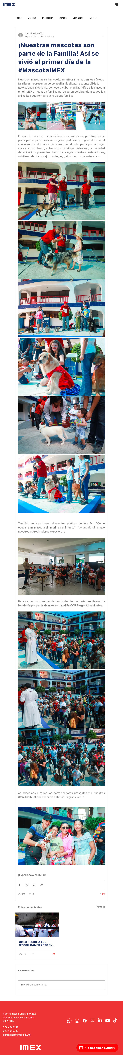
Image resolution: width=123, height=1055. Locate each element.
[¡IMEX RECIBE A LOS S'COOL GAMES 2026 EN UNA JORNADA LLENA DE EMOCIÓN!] (37, 925)
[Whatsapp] (69, 1020)
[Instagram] (77, 1020)
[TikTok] (115, 1020)
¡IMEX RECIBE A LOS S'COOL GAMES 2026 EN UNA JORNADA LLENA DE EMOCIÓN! (36, 943)
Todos (18, 18)
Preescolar (47, 18)
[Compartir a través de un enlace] (41, 885)
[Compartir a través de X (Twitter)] (27, 885)
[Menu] (117, 4)
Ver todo (100, 907)
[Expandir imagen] (32, 116)
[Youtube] (107, 1020)
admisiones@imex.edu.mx (17, 1034)
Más (92, 18)
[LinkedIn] (100, 1020)
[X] (92, 1020)
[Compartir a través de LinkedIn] (34, 885)
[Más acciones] (103, 35)
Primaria (63, 18)
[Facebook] (84, 1020)
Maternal (32, 18)
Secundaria (78, 18)
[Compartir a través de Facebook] (19, 885)
